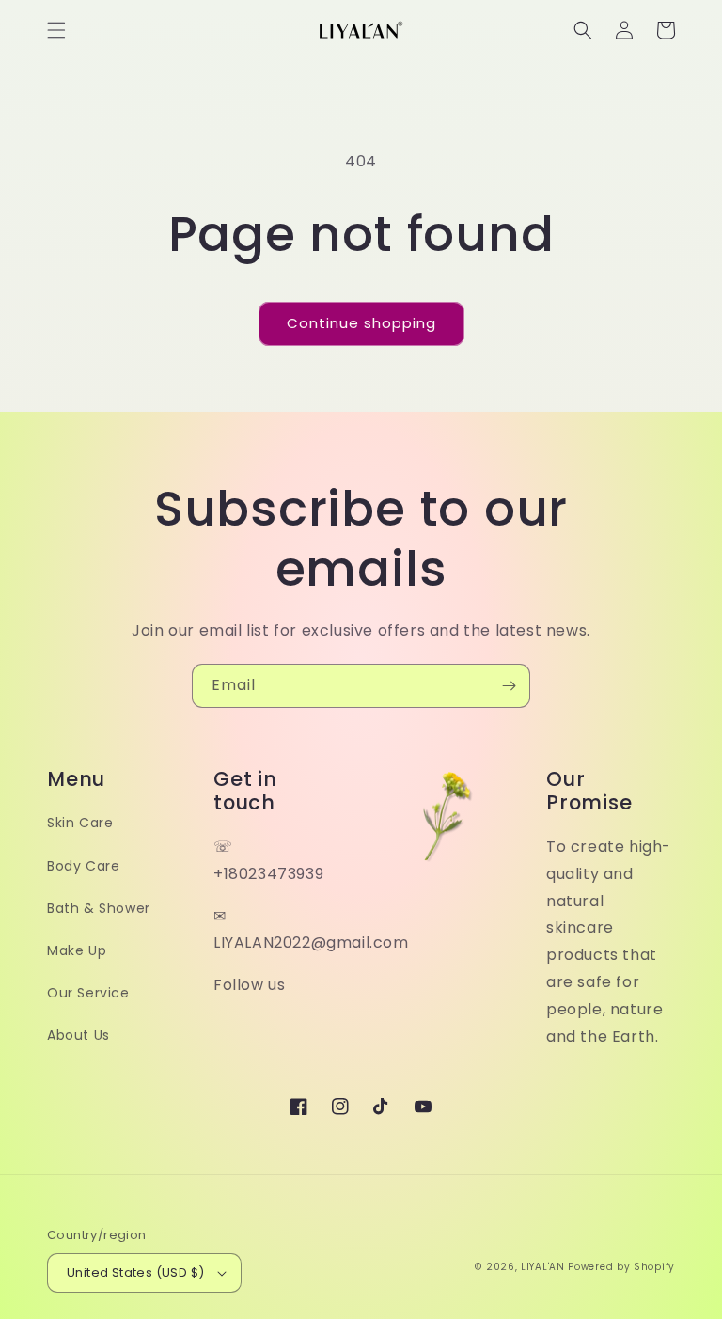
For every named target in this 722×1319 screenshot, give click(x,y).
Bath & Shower (98, 908)
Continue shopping (361, 323)
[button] (56, 30)
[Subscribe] (508, 686)
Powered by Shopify (621, 1267)
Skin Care (80, 822)
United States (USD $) (135, 1272)
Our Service (88, 992)
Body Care (83, 865)
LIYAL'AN (543, 1267)
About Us (78, 1035)
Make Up (76, 950)
